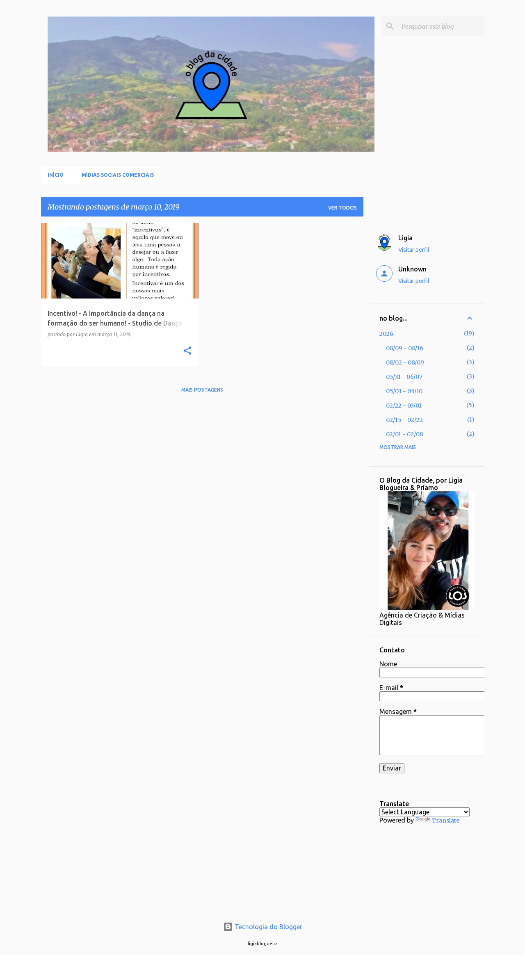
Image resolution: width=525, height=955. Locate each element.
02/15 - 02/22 (404, 420)
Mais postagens (202, 389)
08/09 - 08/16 (404, 348)
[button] (187, 351)
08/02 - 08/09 (405, 362)
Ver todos (342, 207)
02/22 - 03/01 (404, 405)
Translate (445, 820)
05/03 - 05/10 (404, 391)
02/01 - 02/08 (404, 434)
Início (56, 175)
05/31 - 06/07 (404, 377)
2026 (386, 333)
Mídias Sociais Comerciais (118, 175)
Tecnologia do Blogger (267, 926)
